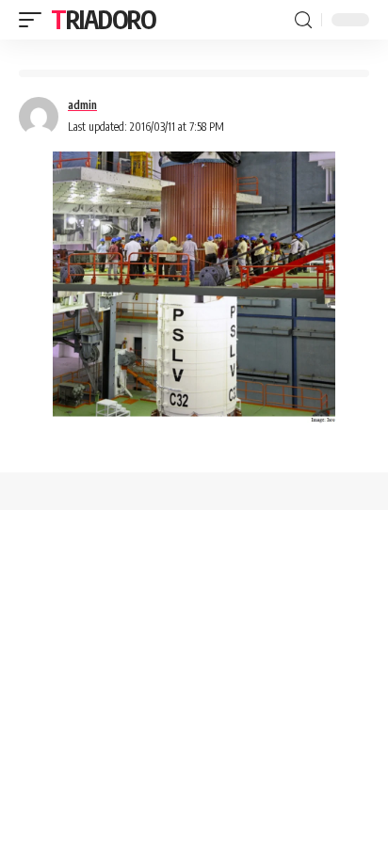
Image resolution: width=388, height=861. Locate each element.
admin (82, 105)
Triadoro (103, 19)
